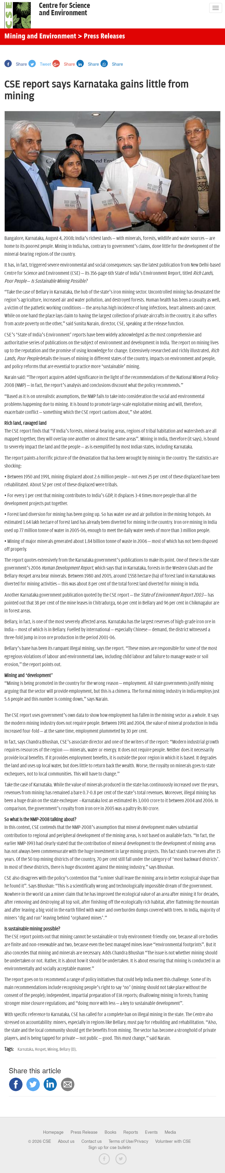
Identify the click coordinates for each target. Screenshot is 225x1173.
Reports (130, 1132)
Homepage (53, 1132)
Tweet (45, 64)
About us (66, 1141)
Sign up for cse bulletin (109, 1147)
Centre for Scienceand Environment (64, 9)
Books (110, 1132)
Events (151, 1132)
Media (170, 1132)
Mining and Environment (40, 36)
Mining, (53, 1049)
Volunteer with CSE (173, 1141)
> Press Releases (101, 36)
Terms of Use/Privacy (128, 1141)
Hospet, (41, 1049)
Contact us (91, 1141)
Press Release (84, 1132)
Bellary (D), (67, 1049)
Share (21, 64)
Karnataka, (26, 1049)
